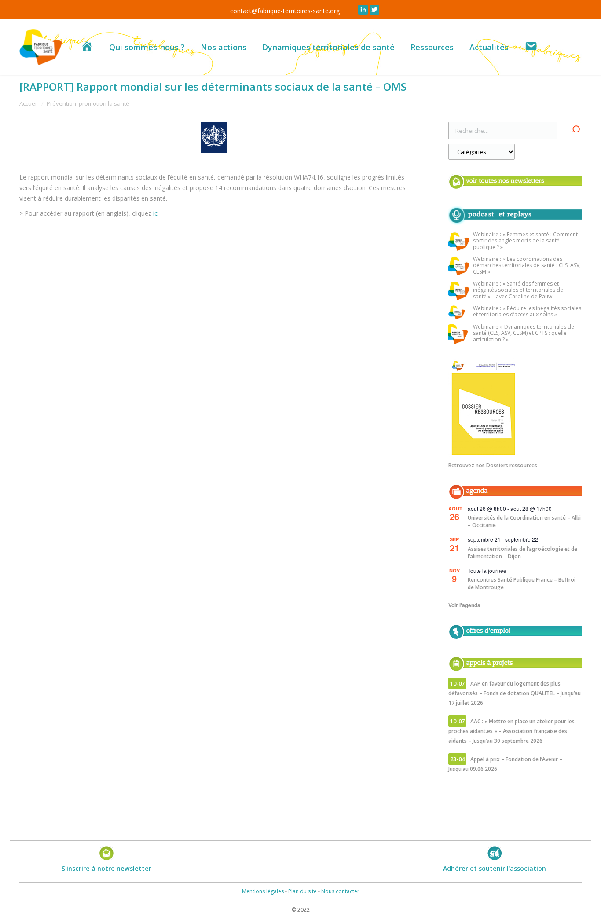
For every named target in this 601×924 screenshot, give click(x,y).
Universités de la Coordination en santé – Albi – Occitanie (524, 521)
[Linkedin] (363, 10)
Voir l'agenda (464, 605)
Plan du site (302, 891)
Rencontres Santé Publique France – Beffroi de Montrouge (521, 583)
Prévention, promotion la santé (88, 103)
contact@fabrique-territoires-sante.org (285, 11)
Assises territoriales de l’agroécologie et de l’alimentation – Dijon (522, 552)
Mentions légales (263, 891)
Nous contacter (340, 891)
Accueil (28, 103)
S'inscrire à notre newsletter (106, 868)
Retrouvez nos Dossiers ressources (492, 465)
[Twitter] (374, 10)
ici (157, 213)
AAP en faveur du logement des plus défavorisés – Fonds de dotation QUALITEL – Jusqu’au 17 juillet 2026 (514, 693)
